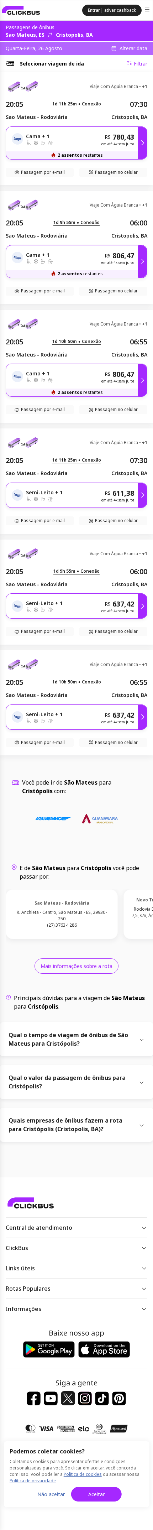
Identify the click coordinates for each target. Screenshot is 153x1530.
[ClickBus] (21, 10)
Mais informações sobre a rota (76, 966)
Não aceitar (51, 1494)
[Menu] (147, 10)
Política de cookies (83, 1474)
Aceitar (96, 1494)
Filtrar (140, 63)
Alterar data (133, 48)
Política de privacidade (33, 1481)
